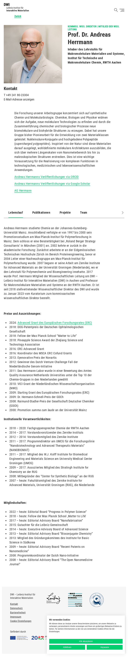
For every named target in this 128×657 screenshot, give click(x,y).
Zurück (17, 16)
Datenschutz (16, 608)
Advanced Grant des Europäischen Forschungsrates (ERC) (54, 323)
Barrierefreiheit (18, 612)
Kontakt (14, 604)
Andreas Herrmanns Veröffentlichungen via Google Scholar (52, 184)
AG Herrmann (23, 190)
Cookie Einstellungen (20, 621)
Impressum (15, 616)
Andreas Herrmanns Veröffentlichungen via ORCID (46, 177)
